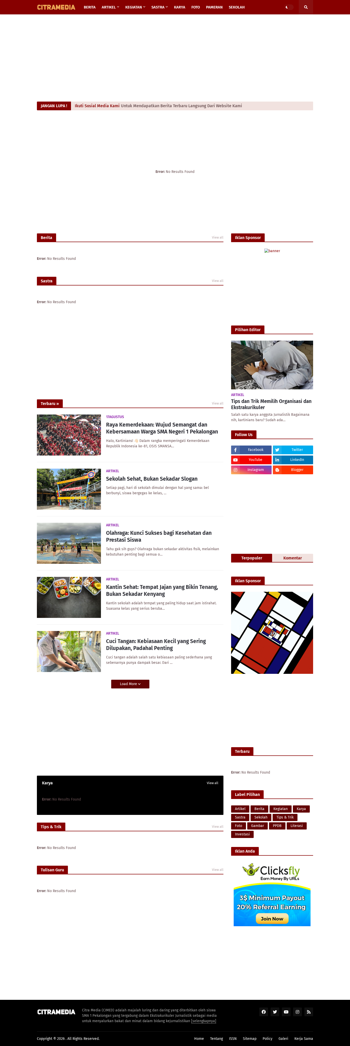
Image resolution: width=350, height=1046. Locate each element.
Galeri (283, 1039)
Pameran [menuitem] (214, 7)
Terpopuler (251, 558)
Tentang (216, 1039)
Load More (129, 684)
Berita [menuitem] (90, 7)
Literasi (297, 826)
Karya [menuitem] (179, 7)
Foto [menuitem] (195, 7)
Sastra (240, 817)
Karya (301, 809)
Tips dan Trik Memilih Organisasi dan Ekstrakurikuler (271, 404)
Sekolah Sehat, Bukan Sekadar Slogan (152, 479)
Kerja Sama (303, 1039)
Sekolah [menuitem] (237, 7)
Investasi (242, 834)
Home (199, 1039)
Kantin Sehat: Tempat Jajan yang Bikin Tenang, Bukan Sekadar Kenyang (162, 590)
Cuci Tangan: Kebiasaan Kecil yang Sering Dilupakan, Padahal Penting (156, 645)
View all (217, 237)
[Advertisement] (175, 58)
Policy (267, 1039)
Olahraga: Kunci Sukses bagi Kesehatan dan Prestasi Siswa (159, 536)
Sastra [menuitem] (157, 7)
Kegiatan (280, 809)
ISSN (233, 1039)
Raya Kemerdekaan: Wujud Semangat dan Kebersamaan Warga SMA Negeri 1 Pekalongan (162, 428)
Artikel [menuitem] (109, 7)
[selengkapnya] (203, 1021)
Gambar (257, 826)
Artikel (240, 809)
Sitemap (249, 1039)
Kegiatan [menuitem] (133, 7)
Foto (238, 826)
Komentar (292, 558)
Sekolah (260, 817)
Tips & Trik (285, 817)
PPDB (277, 826)
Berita (259, 809)
